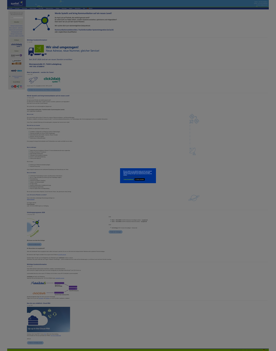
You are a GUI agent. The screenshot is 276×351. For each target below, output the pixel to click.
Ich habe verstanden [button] (139, 179)
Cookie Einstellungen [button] (128, 179)
